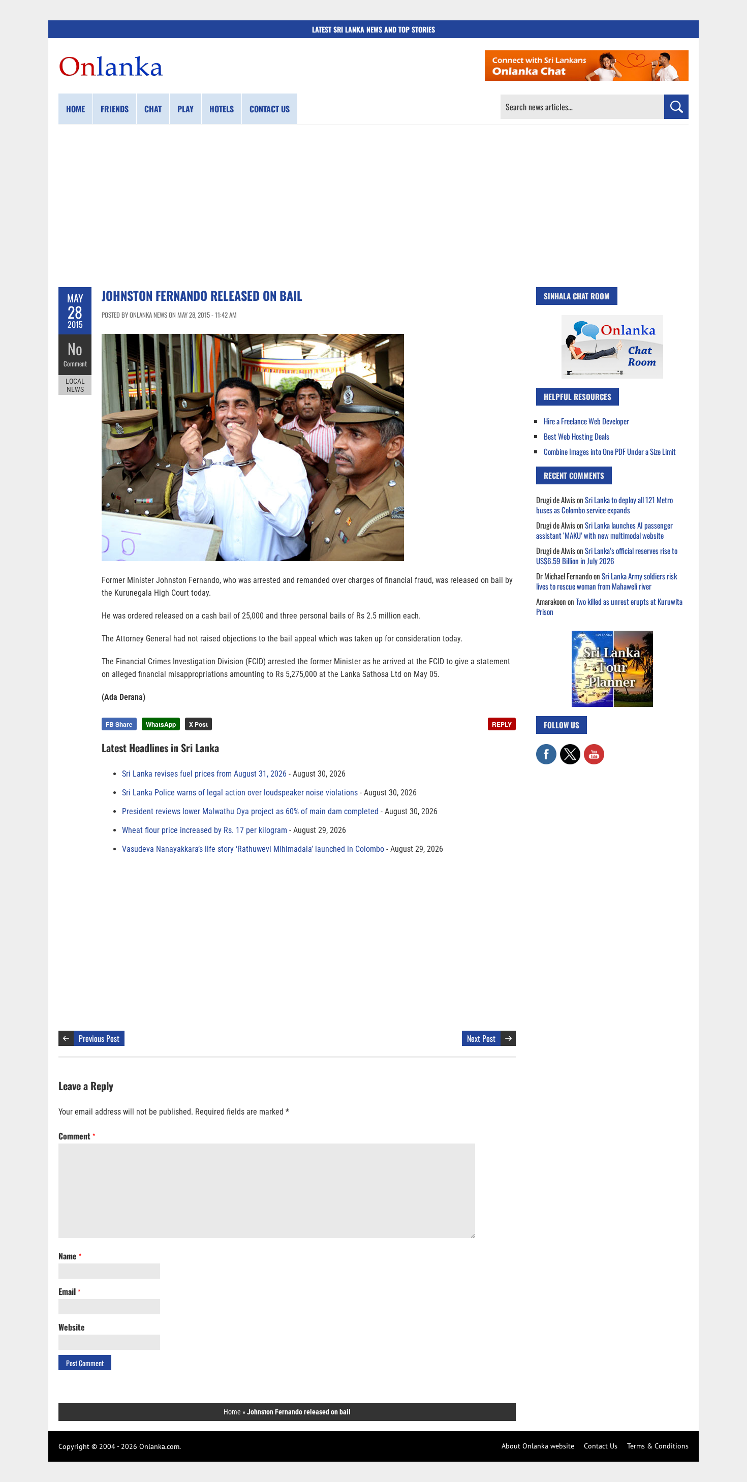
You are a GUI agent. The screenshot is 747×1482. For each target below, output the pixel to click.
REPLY (502, 724)
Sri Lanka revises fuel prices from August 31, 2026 (204, 774)
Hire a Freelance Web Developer (586, 420)
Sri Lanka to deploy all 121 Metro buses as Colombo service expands (604, 504)
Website (71, 1327)
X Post (198, 724)
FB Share (119, 724)
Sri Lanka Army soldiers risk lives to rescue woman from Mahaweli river (606, 581)
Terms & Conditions (658, 1445)
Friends (115, 109)
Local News (75, 385)
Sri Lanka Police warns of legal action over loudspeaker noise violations (240, 792)
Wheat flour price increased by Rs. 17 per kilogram (204, 830)
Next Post (481, 1038)
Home (75, 109)
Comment (75, 363)
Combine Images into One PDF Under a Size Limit (610, 451)
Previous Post (99, 1038)
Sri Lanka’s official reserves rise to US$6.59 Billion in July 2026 (606, 555)
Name (69, 1256)
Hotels (221, 109)
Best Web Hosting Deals (576, 436)
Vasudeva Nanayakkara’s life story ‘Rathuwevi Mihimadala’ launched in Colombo (253, 849)
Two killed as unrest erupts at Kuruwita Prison (609, 606)
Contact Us (600, 1445)
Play (185, 109)
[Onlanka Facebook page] (546, 749)
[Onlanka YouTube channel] (594, 749)
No (75, 348)
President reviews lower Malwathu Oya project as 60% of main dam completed (250, 811)
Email (69, 1291)
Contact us (270, 109)
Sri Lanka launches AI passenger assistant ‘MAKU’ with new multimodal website (604, 530)
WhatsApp (161, 724)
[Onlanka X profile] (570, 749)
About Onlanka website (538, 1445)
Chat (153, 109)
